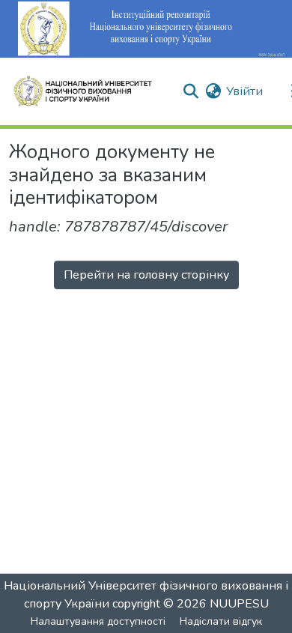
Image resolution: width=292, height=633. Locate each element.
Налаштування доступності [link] (98, 621)
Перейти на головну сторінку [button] (146, 275)
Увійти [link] (244, 91)
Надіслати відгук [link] (221, 621)
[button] (89, 91)
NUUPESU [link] (239, 604)
